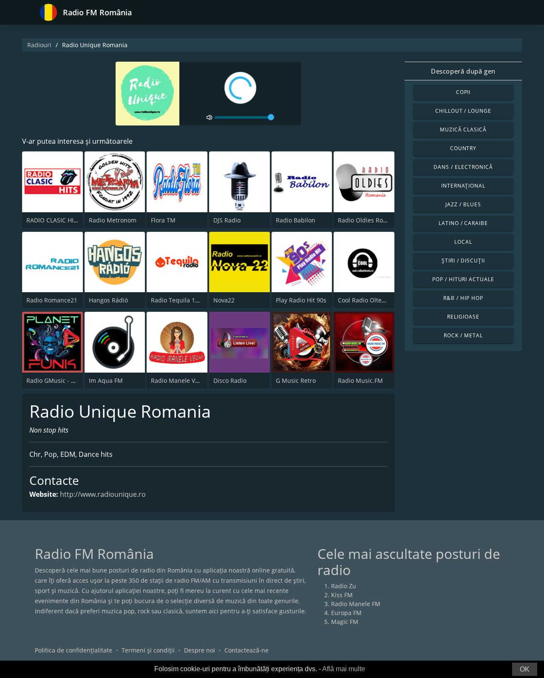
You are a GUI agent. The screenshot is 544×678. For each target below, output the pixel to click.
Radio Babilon (295, 220)
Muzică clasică (463, 129)
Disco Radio (229, 380)
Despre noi (199, 650)
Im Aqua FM (106, 380)
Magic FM (344, 622)
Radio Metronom (112, 220)
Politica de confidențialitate (73, 650)
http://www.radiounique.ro (103, 494)
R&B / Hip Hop (463, 298)
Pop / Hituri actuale (463, 279)
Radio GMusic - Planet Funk (65, 380)
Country (463, 148)
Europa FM (346, 613)
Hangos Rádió (108, 300)
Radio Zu (343, 586)
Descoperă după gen (463, 71)
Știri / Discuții (463, 260)
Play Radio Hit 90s (301, 300)
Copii (463, 92)
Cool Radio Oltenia (364, 300)
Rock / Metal (463, 335)
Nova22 (224, 300)
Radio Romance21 (51, 300)
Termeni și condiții (148, 650)
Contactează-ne (246, 650)
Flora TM (163, 220)
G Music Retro (296, 380)
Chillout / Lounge (463, 110)
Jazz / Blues (463, 204)
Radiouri (39, 45)
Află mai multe (343, 668)
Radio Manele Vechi (179, 380)
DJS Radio (227, 220)
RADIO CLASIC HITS (53, 220)
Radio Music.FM (360, 380)
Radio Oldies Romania (369, 220)
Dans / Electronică (463, 167)
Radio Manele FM (355, 604)
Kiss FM (342, 595)
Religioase (463, 316)
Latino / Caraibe (463, 223)
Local (463, 241)
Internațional (463, 185)
